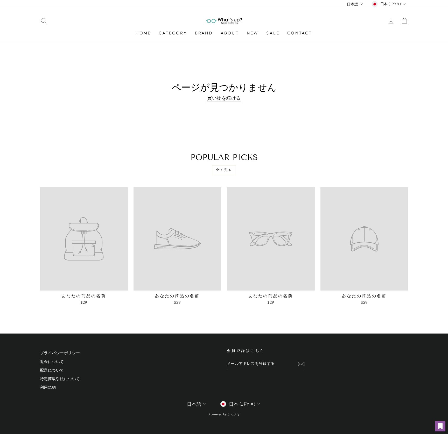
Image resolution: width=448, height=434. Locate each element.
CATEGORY (173, 32)
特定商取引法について (60, 378)
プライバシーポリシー (60, 352)
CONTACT (299, 32)
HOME (143, 32)
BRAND (204, 32)
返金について (52, 361)
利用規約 (48, 387)
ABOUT (230, 32)
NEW (253, 32)
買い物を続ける (224, 98)
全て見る (224, 170)
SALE (272, 32)
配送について (52, 370)
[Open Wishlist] (440, 426)
